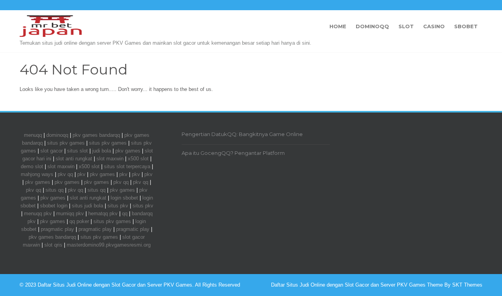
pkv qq (65, 174)
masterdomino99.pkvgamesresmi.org (109, 245)
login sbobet (124, 198)
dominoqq (57, 135)
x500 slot (138, 159)
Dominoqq (372, 26)
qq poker (79, 221)
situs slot (77, 151)
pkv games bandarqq (96, 135)
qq (124, 213)
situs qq (54, 190)
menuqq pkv (38, 213)
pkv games (127, 151)
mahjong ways (37, 174)
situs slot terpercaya (127, 166)
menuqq (33, 135)
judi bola (101, 151)
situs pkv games (66, 143)
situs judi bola (87, 206)
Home (337, 26)
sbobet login (53, 206)
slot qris (53, 245)
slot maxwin (110, 159)
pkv (81, 174)
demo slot (32, 166)
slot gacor (51, 151)
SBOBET (466, 26)
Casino (434, 26)
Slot (406, 26)
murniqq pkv (70, 213)
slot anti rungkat (74, 159)
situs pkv (117, 206)
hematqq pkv (103, 213)
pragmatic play (57, 229)
